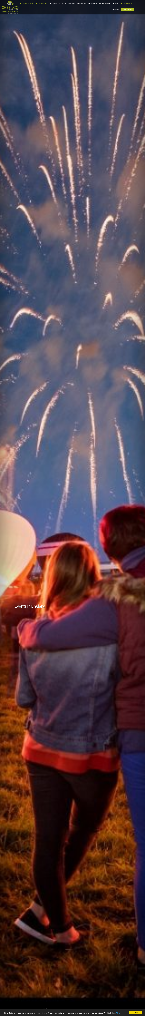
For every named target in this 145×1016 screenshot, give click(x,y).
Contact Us (56, 3)
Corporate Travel (27, 3)
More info (120, 1012)
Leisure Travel (42, 3)
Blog (116, 3)
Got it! (135, 1012)
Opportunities (127, 3)
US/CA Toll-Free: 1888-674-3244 (75, 3)
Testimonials (106, 3)
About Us (93, 3)
